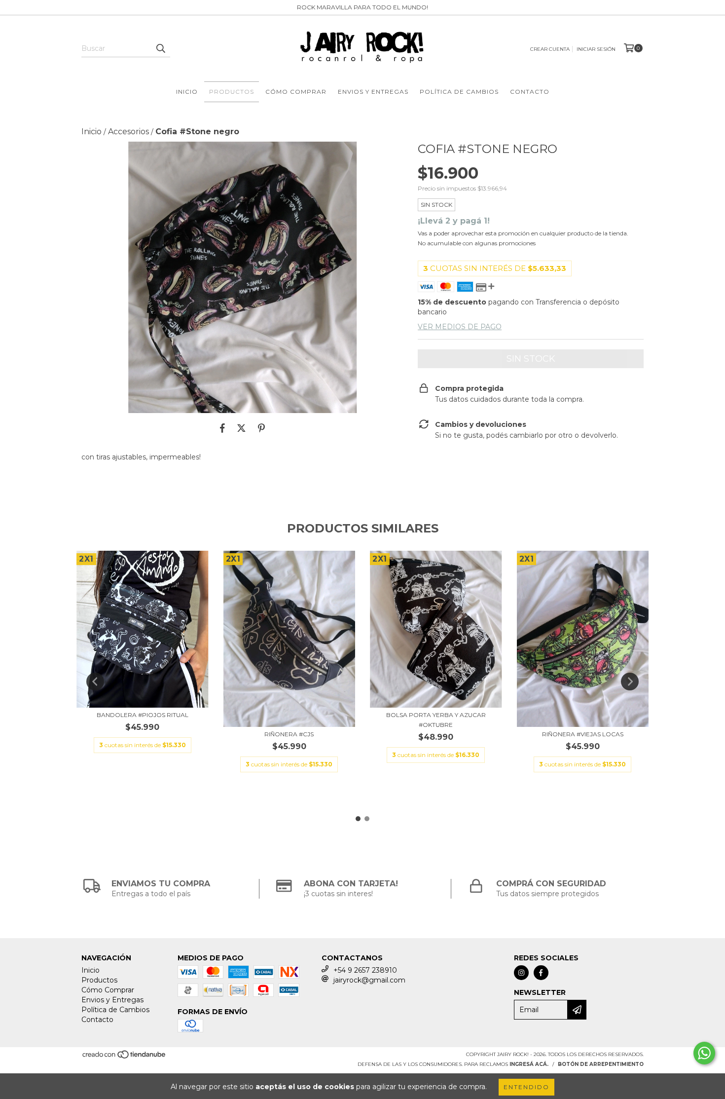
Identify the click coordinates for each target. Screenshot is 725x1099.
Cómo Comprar (295, 91)
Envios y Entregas (373, 91)
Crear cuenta (550, 49)
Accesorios (128, 131)
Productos (231, 91)
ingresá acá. (528, 1064)
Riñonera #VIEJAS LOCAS (582, 734)
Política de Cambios (459, 91)
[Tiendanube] (124, 1058)
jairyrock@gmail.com (369, 980)
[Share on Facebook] (222, 428)
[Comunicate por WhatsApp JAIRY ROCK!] (704, 1053)
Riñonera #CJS (289, 734)
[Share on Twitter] (241, 428)
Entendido (526, 1087)
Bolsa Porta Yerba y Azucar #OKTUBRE (436, 719)
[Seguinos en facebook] (541, 972)
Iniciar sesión (596, 49)
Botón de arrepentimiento (601, 1064)
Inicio (187, 91)
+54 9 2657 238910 (365, 970)
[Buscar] (160, 48)
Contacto (529, 91)
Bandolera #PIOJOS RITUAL (142, 715)
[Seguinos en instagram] (521, 972)
